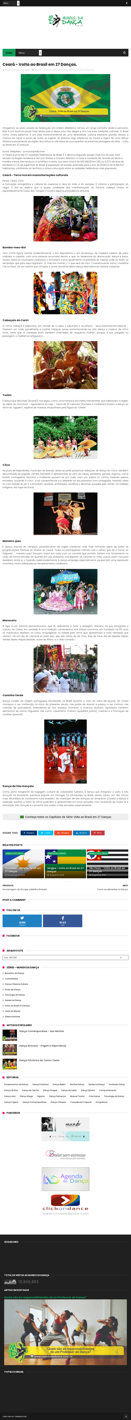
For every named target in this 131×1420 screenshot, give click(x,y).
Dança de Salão (69, 1090)
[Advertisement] (65, 36)
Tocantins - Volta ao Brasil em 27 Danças (23, 870)
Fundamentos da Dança (16, 1084)
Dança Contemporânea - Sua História (41, 1031)
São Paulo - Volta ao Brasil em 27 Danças (107, 870)
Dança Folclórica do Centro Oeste (39, 1060)
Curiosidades (11, 978)
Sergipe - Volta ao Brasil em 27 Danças (65, 870)
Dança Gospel (50, 1090)
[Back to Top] (126, 1416)
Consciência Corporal (80, 1102)
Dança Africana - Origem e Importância (42, 1045)
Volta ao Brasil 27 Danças (81, 69)
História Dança (77, 1084)
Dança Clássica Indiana (16, 984)
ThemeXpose (21, 1416)
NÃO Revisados (60, 69)
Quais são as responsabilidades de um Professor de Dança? (45, 1297)
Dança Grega (26, 1096)
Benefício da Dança (14, 973)
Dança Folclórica (43, 69)
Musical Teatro (77, 1096)
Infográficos (102, 1102)
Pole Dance (94, 1096)
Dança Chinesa (58, 1102)
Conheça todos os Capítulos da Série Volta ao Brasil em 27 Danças (68, 817)
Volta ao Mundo (12, 1011)
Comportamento (107, 1090)
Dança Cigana (11, 1102)
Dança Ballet (59, 1084)
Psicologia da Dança (15, 994)
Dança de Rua (11, 1090)
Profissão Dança (117, 1084)
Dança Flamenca (57, 1096)
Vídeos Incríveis (12, 1016)
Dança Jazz (10, 1096)
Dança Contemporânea (34, 1102)
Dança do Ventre (30, 1090)
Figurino (41, 1096)
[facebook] (126, 3)
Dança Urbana (88, 1090)
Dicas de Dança (12, 989)
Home (9, 53)
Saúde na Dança (13, 1000)
